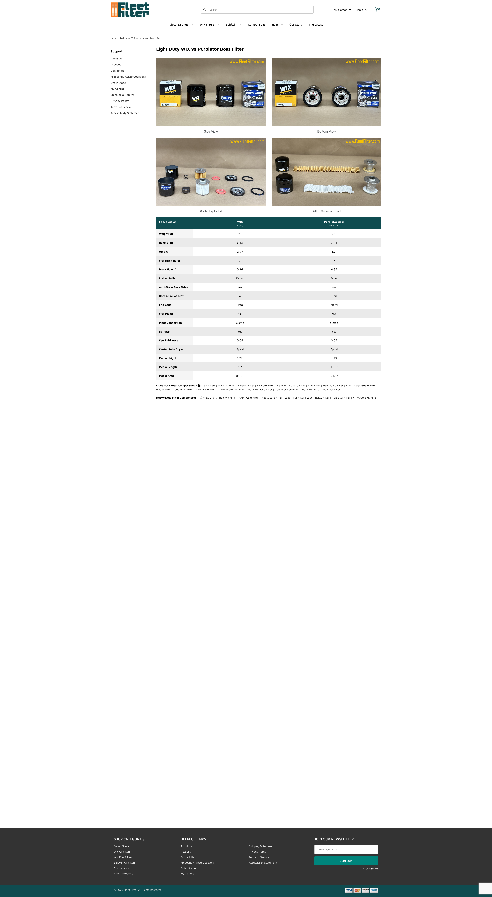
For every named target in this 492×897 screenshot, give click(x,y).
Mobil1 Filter (163, 389)
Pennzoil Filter (331, 389)
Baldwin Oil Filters (124, 862)
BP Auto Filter (265, 385)
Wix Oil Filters (122, 851)
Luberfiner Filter (183, 389)
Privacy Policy (120, 100)
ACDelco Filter (226, 385)
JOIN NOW (346, 860)
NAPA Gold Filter (205, 389)
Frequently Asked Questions (128, 76)
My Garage (340, 9)
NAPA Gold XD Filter (365, 397)
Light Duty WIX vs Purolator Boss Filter (140, 37)
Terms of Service (121, 107)
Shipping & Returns (123, 94)
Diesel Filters (121, 846)
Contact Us (117, 70)
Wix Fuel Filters (123, 857)
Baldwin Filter (246, 385)
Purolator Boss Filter (287, 389)
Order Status (119, 82)
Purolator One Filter (260, 389)
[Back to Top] (480, 873)
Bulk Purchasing (123, 873)
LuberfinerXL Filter (318, 397)
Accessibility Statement (125, 113)
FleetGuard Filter (333, 385)
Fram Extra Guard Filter (290, 385)
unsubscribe (372, 868)
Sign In (360, 9)
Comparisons (121, 868)
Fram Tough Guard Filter (361, 385)
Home (114, 38)
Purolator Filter (311, 389)
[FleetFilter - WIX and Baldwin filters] (130, 9)
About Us (116, 58)
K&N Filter (314, 385)
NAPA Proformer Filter (231, 389)
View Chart (208, 385)
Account (116, 64)
